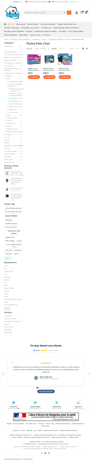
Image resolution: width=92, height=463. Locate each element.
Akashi (6, 285)
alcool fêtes (11, 215)
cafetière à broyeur (11, 223)
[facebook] (42, 453)
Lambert (6, 324)
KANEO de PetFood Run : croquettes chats (17, 90)
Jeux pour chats (15, 112)
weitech (16, 254)
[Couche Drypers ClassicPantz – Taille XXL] (7, 173)
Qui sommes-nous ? (31, 423)
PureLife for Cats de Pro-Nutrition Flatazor (16, 94)
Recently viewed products (62, 423)
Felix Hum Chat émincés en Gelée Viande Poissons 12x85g (64, 69)
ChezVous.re (8, 316)
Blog (52, 423)
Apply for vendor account (51, 430)
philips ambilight (10, 241)
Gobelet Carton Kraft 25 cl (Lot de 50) (17, 189)
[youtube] (45, 453)
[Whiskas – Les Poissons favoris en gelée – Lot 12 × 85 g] (34, 59)
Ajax (5, 282)
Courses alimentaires (13, 52)
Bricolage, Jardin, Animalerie (13, 73)
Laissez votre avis (47, 391)
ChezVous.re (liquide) (10, 318)
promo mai (18, 250)
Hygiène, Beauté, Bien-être (13, 57)
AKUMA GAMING (9, 288)
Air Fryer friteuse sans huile (13, 211)
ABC (5, 268)
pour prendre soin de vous (14, 246)
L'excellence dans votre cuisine (13, 54)
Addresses (30, 430)
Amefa (6, 296)
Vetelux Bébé (8, 332)
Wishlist (40, 430)
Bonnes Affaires (13, 46)
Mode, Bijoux (13, 157)
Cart (35, 430)
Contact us (47, 35)
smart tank (8, 254)
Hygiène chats (15, 109)
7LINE (6, 266)
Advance (6, 280)
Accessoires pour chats (15, 81)
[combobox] (43, 13)
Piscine (14, 140)
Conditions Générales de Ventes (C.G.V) (20, 435)
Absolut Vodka (8, 271)
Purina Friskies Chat (16, 101)
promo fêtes (8, 250)
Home (6, 39)
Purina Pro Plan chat (16, 104)
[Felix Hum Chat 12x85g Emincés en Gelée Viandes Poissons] (65, 59)
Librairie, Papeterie (13, 154)
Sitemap (9, 423)
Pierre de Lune (8, 327)
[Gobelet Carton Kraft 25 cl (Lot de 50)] (7, 189)
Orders (23, 430)
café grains (8, 220)
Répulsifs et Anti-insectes (14, 131)
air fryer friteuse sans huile (13, 208)
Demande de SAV (73, 437)
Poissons (14, 126)
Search (48, 423)
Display (54, 49)
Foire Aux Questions (18, 423)
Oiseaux (14, 120)
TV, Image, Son (13, 66)
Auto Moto (13, 148)
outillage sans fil (10, 237)
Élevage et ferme (14, 118)
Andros (6, 302)
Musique (13, 143)
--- (13, 49)
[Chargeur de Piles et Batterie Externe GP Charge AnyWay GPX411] (7, 180)
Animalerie (14, 76)
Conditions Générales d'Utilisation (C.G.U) (45, 435)
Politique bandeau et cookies (59, 437)
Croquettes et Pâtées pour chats (15, 85)
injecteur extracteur (11, 227)
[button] (77, 13)
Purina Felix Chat (16, 98)
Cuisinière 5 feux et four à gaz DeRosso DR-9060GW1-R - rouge (16, 196)
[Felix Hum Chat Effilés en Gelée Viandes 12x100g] (49, 59)
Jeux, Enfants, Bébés (13, 151)
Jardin (14, 137)
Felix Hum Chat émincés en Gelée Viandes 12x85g (49, 69)
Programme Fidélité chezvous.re (69, 430)
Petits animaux (14, 123)
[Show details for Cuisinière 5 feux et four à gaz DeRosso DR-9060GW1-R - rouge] (7, 196)
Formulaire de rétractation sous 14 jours (70, 435)
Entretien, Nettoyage (13, 60)
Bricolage (14, 134)
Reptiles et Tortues (14, 129)
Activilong (7, 277)
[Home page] (5, 24)
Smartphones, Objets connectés (13, 145)
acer (5, 274)
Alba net (6, 291)
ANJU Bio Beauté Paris (11, 305)
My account (16, 430)
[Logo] (12, 12)
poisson (19, 241)
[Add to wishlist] (38, 54)
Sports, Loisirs (13, 159)
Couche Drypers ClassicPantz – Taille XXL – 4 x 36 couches (17, 173)
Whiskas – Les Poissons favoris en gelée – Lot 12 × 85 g (34, 69)
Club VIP (12, 24)
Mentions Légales (17, 437)
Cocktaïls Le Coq (13, 162)
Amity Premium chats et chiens (13, 299)
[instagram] (49, 453)
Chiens (14, 115)
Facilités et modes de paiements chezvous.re (36, 437)
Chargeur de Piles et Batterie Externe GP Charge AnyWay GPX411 (17, 181)
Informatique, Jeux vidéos (13, 63)
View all (8, 258)
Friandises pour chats (15, 106)
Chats (14, 79)
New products (21, 24)
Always (6, 293)
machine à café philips (14, 232)
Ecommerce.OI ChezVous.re (12, 321)
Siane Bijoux (7, 330)
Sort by (29, 49)
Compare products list (78, 423)
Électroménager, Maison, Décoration (13, 69)
